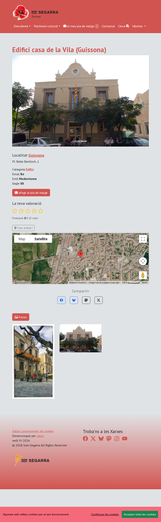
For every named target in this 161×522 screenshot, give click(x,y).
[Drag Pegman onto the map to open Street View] (143, 301)
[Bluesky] (74, 326)
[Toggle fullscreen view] (143, 265)
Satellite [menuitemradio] (41, 265)
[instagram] (116, 465)
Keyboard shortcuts (78, 309)
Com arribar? (25, 254)
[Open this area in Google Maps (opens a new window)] (19, 307)
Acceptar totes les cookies (140, 514)
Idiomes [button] (138, 26)
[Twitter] (98, 326)
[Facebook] (61, 326)
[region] (80, 514)
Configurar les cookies (105, 514)
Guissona (36, 181)
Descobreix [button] (21, 26)
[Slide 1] (84, 167)
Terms (145, 309)
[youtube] (124, 465)
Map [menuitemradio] (22, 265)
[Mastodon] (86, 326)
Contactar (108, 26)
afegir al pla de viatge (33, 219)
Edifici (30, 196)
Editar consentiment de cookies (33, 457)
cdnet (40, 462)
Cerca (122, 26)
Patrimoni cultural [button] (46, 26)
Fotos (22, 343)
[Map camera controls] (143, 287)
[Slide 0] (77, 167)
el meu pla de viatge (82, 26)
